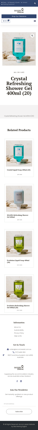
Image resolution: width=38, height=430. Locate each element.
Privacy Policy (19, 333)
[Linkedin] (21, 381)
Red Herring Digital (20, 426)
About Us (17, 327)
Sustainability (19, 330)
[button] (34, 3)
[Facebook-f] (17, 381)
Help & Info (18, 336)
